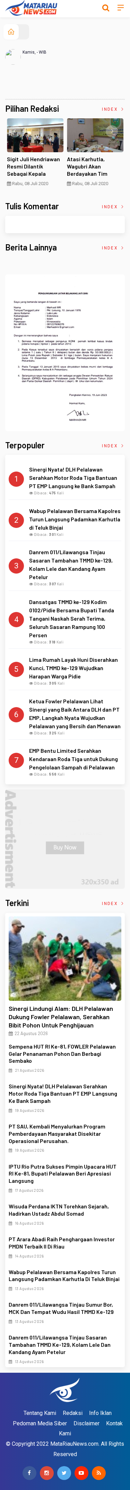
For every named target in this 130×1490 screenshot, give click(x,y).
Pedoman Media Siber (40, 1423)
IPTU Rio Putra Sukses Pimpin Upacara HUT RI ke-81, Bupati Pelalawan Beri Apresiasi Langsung (62, 1173)
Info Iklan (100, 1413)
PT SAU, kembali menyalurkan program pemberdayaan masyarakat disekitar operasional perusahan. (57, 1133)
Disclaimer (86, 1423)
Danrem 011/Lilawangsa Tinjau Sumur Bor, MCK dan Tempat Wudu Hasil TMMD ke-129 (61, 1308)
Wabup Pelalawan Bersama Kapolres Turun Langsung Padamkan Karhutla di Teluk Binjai (64, 1275)
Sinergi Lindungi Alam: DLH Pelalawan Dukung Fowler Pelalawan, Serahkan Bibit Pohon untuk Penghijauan (61, 1017)
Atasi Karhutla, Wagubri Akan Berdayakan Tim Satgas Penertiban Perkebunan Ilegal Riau (95, 173)
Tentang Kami (40, 1413)
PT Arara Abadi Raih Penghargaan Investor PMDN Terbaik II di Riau (62, 1243)
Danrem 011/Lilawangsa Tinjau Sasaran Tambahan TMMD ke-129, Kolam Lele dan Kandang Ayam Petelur (60, 1344)
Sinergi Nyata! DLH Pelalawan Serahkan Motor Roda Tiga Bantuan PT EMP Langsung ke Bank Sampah (63, 1093)
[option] (35, 155)
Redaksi (73, 1413)
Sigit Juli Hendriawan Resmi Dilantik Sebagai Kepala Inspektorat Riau (33, 170)
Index (111, 109)
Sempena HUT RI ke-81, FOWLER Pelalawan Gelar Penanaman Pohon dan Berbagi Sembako (62, 1053)
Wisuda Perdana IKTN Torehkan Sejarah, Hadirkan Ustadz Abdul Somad (59, 1210)
